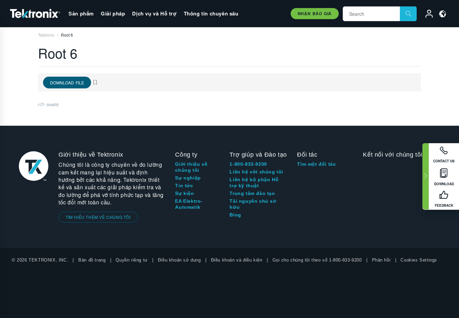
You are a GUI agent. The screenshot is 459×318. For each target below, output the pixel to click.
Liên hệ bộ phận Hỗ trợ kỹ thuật (254, 182)
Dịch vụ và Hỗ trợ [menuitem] (154, 13)
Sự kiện (184, 193)
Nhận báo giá (315, 13)
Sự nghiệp (188, 178)
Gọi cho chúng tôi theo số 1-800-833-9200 (317, 260)
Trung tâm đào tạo (252, 193)
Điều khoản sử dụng (179, 260)
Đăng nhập (426, 15)
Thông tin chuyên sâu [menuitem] (211, 13)
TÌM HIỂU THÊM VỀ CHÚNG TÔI (98, 217)
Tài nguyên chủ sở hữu (253, 204)
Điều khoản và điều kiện (236, 260)
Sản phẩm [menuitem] (81, 13)
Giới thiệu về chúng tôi (191, 167)
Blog (235, 214)
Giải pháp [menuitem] (113, 13)
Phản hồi (381, 260)
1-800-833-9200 (248, 164)
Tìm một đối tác (316, 164)
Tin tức (184, 185)
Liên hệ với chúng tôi (256, 171)
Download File (67, 82)
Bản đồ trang (92, 260)
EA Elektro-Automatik (189, 204)
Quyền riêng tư (132, 260)
